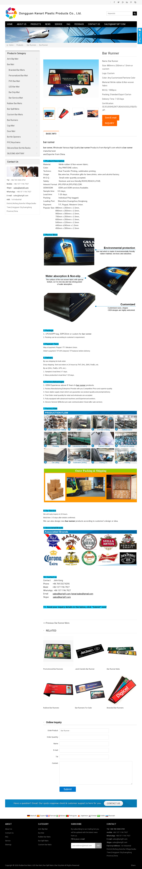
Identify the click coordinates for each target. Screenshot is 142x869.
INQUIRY (109, 123)
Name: (56, 744)
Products (36, 24)
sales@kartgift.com (114, 24)
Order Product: (53, 731)
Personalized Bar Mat (18, 75)
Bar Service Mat (16, 98)
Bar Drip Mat (14, 92)
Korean (94, 816)
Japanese (84, 816)
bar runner (49, 142)
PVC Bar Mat (14, 81)
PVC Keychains (13, 142)
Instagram (127, 2)
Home (10, 24)
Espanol (43, 816)
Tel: (57, 757)
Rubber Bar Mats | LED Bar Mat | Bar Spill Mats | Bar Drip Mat (41, 865)
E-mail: (55, 750)
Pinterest (131, 2)
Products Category (16, 53)
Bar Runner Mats (61, 623)
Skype (135, 2)
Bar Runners (31, 45)
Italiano (62, 816)
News (47, 24)
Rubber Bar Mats (14, 103)
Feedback (79, 24)
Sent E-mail (110, 117)
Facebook (114, 2)
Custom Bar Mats (15, 114)
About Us (21, 24)
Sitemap (8, 845)
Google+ (122, 2)
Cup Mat (11, 126)
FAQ (68, 24)
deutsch (33, 816)
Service (58, 24)
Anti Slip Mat (12, 59)
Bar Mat (10, 64)
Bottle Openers (14, 137)
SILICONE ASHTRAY (15, 153)
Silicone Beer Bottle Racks (19, 148)
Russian (111, 816)
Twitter (118, 2)
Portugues (73, 816)
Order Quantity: (52, 737)
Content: (55, 763)
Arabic (102, 816)
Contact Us (94, 24)
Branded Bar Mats (17, 70)
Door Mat (11, 131)
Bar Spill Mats (13, 109)
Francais (52, 816)
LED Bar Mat (14, 87)
